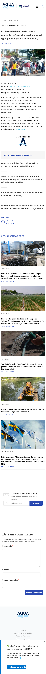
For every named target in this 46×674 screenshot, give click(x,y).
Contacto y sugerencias (23, 639)
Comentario (7, 546)
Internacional (7, 452)
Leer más (20, 129)
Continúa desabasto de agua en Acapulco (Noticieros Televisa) (22, 194)
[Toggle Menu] (37, 6)
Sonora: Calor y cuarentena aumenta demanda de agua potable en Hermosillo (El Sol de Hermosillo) (21, 179)
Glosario (23, 630)
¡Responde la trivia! (18, 667)
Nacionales (14, 21)
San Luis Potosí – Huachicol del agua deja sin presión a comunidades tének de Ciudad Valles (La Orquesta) (22, 366)
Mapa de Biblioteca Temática (23, 633)
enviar (36, 503)
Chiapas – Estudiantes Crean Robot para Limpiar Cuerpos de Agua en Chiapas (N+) (23, 410)
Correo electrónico (10, 580)
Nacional (5, 268)
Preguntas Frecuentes (23, 636)
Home (3, 21)
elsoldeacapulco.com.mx (20, 86)
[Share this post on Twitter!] (7, 222)
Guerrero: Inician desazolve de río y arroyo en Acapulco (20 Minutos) (19, 165)
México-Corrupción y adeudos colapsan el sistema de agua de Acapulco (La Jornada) (22, 207)
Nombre (6, 569)
